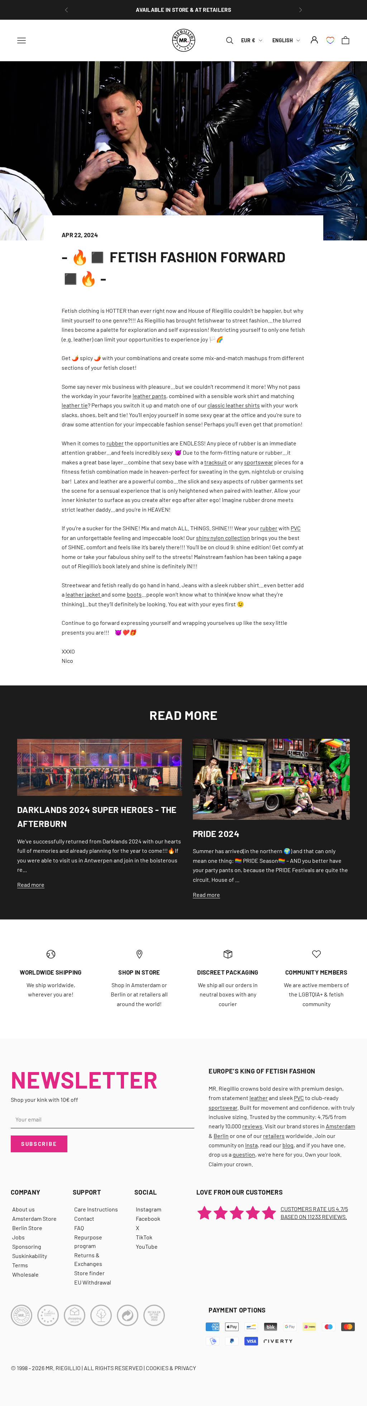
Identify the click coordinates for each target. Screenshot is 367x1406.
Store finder (89, 1272)
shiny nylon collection (223, 537)
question (244, 1154)
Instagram (148, 1209)
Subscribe (39, 1143)
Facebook (148, 1218)
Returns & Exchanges (88, 1259)
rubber (115, 443)
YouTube (147, 1246)
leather (258, 1097)
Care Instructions (96, 1209)
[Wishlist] (330, 40)
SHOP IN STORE (139, 972)
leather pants (149, 395)
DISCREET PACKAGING (227, 972)
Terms (20, 1265)
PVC (296, 528)
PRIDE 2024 (216, 833)
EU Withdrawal (92, 1282)
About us (23, 1209)
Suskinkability (29, 1255)
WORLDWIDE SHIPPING (50, 972)
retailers (274, 1135)
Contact (84, 1218)
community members (316, 972)
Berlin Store (27, 1227)
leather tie (75, 405)
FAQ (79, 1227)
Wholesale (25, 1274)
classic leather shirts (234, 405)
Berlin (221, 1135)
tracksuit (215, 462)
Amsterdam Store (34, 1218)
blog (288, 1145)
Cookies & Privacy (171, 1367)
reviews (252, 1126)
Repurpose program (88, 1241)
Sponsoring (26, 1246)
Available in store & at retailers (183, 9)
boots (134, 594)
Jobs (18, 1237)
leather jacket (83, 594)
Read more (30, 884)
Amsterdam (340, 1126)
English (282, 40)
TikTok (144, 1237)
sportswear (258, 462)
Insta (251, 1145)
